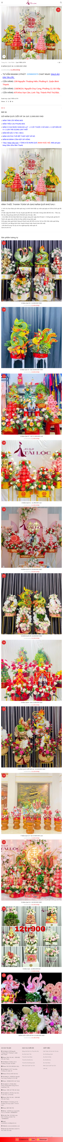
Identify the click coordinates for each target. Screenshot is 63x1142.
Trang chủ (4, 62)
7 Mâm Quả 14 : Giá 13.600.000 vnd (31, 836)
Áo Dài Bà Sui (47, 1060)
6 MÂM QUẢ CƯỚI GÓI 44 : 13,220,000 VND (31, 769)
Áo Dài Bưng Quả (48, 1054)
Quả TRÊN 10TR (21, 62)
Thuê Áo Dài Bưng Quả (28, 1063)
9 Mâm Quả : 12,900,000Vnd (31, 969)
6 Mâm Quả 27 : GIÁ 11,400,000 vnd (31, 436)
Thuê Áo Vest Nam (27, 1057)
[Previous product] (57, 62)
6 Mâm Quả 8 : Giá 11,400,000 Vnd (31, 702)
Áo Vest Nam (46, 1063)
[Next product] (61, 62)
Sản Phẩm (12, 62)
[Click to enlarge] (4, 56)
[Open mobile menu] (2, 2)
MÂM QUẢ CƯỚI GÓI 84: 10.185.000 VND (31, 1035)
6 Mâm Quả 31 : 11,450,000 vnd (31, 503)
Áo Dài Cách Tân (26, 1054)
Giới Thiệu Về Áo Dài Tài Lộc (50, 1051)
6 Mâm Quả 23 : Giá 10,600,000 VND (31, 369)
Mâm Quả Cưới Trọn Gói (28, 1065)
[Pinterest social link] (10, 101)
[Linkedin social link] (13, 101)
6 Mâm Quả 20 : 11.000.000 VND (31, 303)
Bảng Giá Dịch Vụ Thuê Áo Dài (30, 1051)
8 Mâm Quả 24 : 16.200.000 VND (31, 902)
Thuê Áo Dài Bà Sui (27, 1060)
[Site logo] (31, 2)
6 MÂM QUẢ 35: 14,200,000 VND (31, 636)
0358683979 (32, 74)
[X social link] (8, 101)
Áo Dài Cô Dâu (47, 1057)
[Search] (61, 2)
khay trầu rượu (13, 143)
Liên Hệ (45, 1068)
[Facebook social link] (6, 101)
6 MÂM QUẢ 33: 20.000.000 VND (31, 569)
